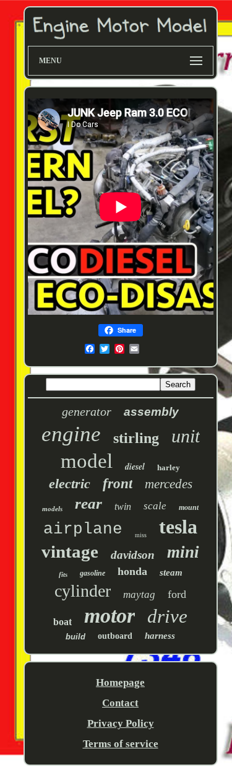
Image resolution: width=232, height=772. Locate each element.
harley (168, 467)
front (117, 483)
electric (69, 483)
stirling (136, 438)
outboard (115, 636)
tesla (178, 526)
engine (71, 434)
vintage (69, 551)
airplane (82, 529)
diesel (135, 466)
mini (183, 552)
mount (189, 507)
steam (171, 572)
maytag (139, 594)
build (75, 636)
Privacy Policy (120, 723)
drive (167, 616)
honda (132, 571)
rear (88, 503)
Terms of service (120, 744)
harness (160, 636)
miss (141, 535)
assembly (151, 411)
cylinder (82, 590)
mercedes (168, 483)
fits (63, 574)
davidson (133, 554)
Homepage (120, 682)
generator (86, 411)
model (87, 461)
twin (122, 506)
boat (62, 621)
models (52, 508)
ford (177, 594)
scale (155, 506)
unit (185, 436)
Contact (120, 703)
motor (109, 615)
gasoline (92, 573)
